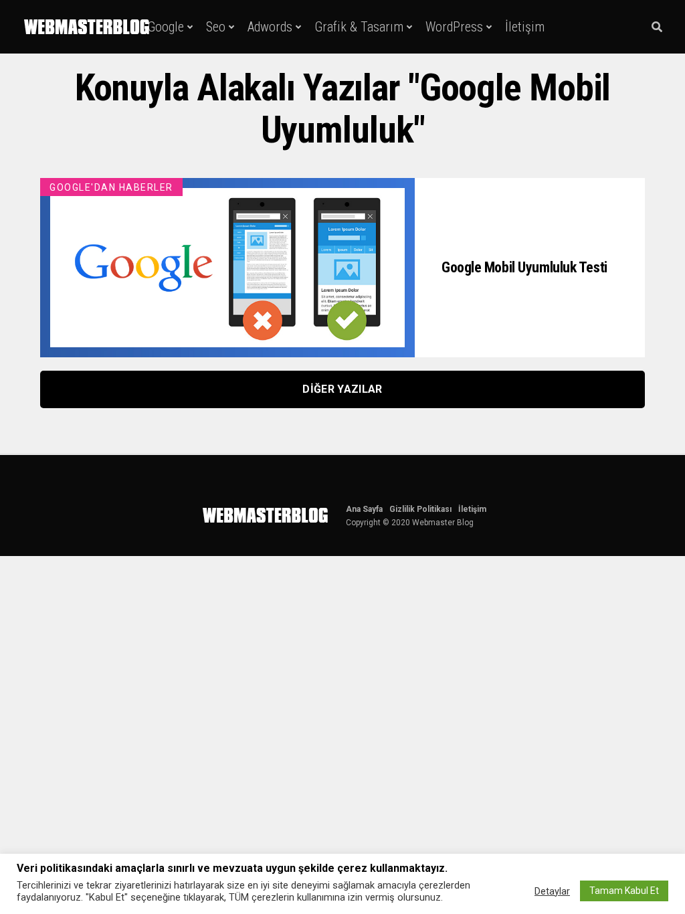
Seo (215, 27)
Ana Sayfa (364, 509)
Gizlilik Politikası (420, 509)
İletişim (525, 27)
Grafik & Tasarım (358, 27)
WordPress (454, 27)
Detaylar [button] (552, 891)
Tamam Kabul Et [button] (624, 890)
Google (165, 27)
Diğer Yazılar (342, 389)
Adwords (270, 27)
